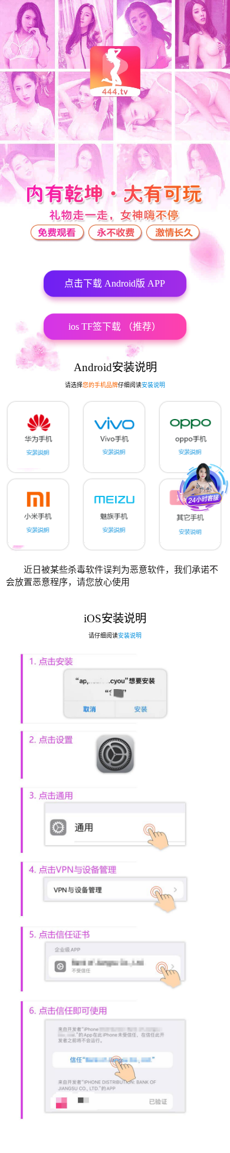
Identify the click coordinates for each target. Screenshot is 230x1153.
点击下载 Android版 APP (114, 283)
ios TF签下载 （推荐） (114, 326)
